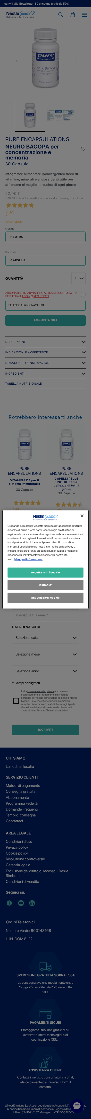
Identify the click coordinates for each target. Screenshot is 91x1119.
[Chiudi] (82, 515)
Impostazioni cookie (45, 597)
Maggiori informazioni (28, 559)
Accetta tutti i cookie (45, 572)
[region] (45, 559)
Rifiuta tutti (45, 585)
